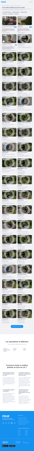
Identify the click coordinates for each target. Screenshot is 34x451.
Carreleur (26, 435)
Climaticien (26, 431)
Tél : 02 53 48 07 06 (26, 442)
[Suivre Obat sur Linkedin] (3, 423)
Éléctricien (19, 430)
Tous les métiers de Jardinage (7, 12)
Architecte (26, 430)
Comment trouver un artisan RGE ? (23, 423)
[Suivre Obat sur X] (9, 423)
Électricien (5, 348)
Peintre (24, 348)
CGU (23, 441)
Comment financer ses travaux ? (22, 419)
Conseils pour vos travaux (21, 424)
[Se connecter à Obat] (32, 2)
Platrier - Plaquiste (6, 349)
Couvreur (5, 351)
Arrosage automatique (24, 12)
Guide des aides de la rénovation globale (24, 422)
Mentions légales (18, 441)
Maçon (14, 349)
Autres (24, 349)
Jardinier (19, 435)
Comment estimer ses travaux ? (22, 418)
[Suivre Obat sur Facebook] (6, 423)
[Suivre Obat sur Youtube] (12, 423)
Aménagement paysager (15, 12)
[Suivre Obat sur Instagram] (14, 423)
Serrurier (19, 431)
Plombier (15, 348)
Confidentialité (18, 442)
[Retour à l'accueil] (3, 1)
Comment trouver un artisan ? (22, 417)
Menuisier (26, 432)
